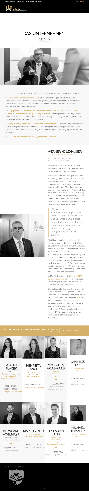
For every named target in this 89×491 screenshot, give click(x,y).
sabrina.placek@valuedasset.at (13, 392)
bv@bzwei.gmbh (11, 450)
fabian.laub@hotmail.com (55, 455)
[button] (44, 477)
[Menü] (81, 8)
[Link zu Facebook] (82, 466)
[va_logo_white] (16, 8)
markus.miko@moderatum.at (35, 447)
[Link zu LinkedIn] (78, 466)
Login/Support (79, 1)
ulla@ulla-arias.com (56, 386)
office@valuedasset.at (79, 384)
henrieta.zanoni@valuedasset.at (36, 387)
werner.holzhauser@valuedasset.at (61, 158)
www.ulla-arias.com (55, 389)
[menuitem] (79, 1)
